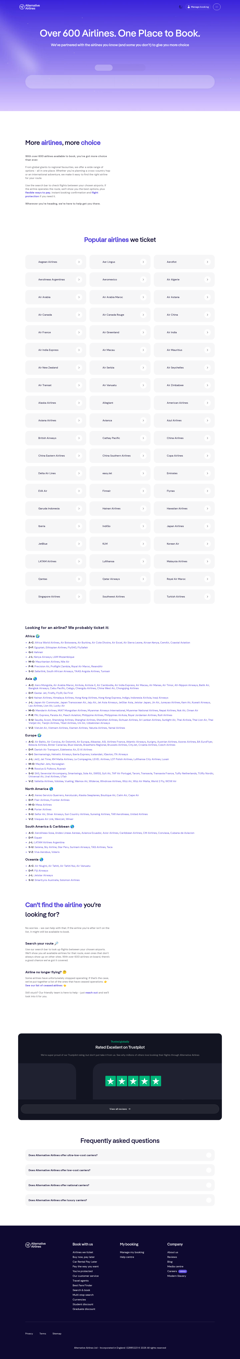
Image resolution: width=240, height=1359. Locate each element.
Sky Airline (50, 847)
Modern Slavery (176, 1276)
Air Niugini (41, 866)
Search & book (81, 1290)
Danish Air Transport (46, 749)
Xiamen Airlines (78, 728)
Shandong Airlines (63, 720)
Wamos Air (81, 781)
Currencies (79, 1299)
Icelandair (97, 754)
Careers (172, 1271)
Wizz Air (127, 781)
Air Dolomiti (69, 741)
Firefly (51, 693)
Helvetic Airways (61, 754)
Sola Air (87, 773)
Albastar (95, 741)
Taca (109, 847)
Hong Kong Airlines (86, 697)
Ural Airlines (52, 776)
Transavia (146, 773)
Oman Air (192, 710)
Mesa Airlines (44, 804)
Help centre (127, 1257)
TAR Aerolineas (120, 814)
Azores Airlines (187, 741)
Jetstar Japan (142, 702)
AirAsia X (90, 685)
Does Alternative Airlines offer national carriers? (59, 1185)
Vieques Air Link (44, 819)
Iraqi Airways (160, 697)
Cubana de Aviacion (182, 833)
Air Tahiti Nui (67, 866)
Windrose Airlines (110, 781)
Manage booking (200, 6)
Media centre (175, 1266)
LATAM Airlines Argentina (49, 842)
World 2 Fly (157, 781)
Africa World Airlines (47, 642)
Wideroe (94, 781)
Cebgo (70, 688)
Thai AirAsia (184, 720)
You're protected (83, 1271)
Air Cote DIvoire (101, 642)
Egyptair (39, 647)
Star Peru (63, 847)
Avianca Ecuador (91, 833)
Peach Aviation (72, 715)
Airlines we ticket (83, 1252)
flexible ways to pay (37, 192)
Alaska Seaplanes (89, 795)
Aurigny (151, 741)
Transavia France (163, 773)
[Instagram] (47, 1310)
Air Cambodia (105, 685)
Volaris (55, 852)
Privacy (29, 1333)
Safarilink (40, 671)
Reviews (172, 1257)
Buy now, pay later (84, 1257)
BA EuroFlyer (204, 741)
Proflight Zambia (60, 666)
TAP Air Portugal (121, 773)
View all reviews (118, 1108)
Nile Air (65, 661)
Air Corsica (53, 741)
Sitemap (57, 1333)
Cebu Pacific (57, 688)
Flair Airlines (41, 800)
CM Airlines (150, 833)
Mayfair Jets (43, 764)
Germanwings (42, 754)
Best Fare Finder (82, 1285)
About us (172, 1252)
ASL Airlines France (113, 741)
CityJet (132, 745)
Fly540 (72, 647)
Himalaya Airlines (63, 697)
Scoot (47, 720)
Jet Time (45, 759)
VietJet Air (40, 728)
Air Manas (155, 685)
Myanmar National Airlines (142, 710)
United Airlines (139, 814)
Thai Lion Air (199, 720)
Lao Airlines (35, 705)
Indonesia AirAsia (141, 697)
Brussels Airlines (117, 745)
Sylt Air (106, 773)
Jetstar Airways (43, 875)
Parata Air (56, 715)
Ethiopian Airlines (56, 647)
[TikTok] (41, 1310)
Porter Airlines (42, 809)
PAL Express (41, 715)
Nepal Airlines (167, 710)
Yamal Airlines (116, 728)
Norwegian (58, 764)
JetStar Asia (126, 702)
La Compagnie (82, 759)
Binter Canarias (57, 745)
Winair (69, 819)
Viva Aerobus (42, 852)
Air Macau (142, 685)
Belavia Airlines (38, 745)
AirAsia (79, 685)
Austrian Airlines (167, 741)
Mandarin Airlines (46, 710)
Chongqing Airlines (127, 688)
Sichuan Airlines (128, 720)
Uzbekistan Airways (98, 723)
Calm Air (122, 795)
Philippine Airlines (92, 715)
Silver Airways (55, 814)
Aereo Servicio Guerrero (49, 795)
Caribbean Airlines (131, 833)
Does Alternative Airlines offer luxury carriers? (58, 1200)
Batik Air (204, 685)
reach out (91, 992)
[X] (34, 1310)
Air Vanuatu (83, 866)
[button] (217, 7)
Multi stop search (83, 1295)
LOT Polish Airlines (121, 759)
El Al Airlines (84, 749)
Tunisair (105, 671)
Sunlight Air (169, 720)
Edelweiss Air (68, 749)
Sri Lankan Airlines (150, 720)
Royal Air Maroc (80, 666)
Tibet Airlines (68, 723)
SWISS (97, 773)
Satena (39, 847)
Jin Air (155, 702)
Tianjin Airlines (50, 723)
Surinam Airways (80, 847)
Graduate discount (84, 1309)
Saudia (39, 720)
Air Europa (83, 741)
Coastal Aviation (180, 642)
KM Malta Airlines (62, 759)
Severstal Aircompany (53, 773)
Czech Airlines (166, 745)
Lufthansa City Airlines (147, 759)
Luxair (165, 759)
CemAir (164, 642)
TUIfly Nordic (205, 773)
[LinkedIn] (54, 1310)
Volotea (59, 781)
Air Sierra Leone (132, 642)
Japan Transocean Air (73, 702)
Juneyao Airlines (170, 702)
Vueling (69, 781)
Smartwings (75, 773)
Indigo (125, 697)
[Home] (29, 7)
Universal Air (36, 776)
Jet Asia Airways (107, 702)
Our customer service (86, 1276)
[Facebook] (28, 1310)
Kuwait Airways (201, 702)
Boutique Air (108, 795)
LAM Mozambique (63, 657)
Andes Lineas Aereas (67, 833)
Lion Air (48, 705)
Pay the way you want (86, 1266)
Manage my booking (132, 1252)
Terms (43, 1333)
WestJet (60, 819)
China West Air (106, 688)
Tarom (136, 773)
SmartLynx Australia (47, 880)
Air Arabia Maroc (63, 685)
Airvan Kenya (151, 642)
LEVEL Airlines (100, 759)
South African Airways (60, 671)
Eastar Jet (40, 693)
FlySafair (83, 647)
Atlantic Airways (136, 741)
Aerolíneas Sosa (44, 833)
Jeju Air (91, 702)
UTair (64, 776)
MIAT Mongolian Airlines (72, 710)
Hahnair (38, 652)
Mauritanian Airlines (48, 661)
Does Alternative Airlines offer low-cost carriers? (59, 1170)
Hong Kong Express (109, 697)
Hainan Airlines (43, 697)
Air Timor (167, 685)
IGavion (108, 754)
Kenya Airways (43, 657)
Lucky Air (59, 705)
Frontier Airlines (60, 800)
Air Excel (117, 642)
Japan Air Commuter (46, 702)
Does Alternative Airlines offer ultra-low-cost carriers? (63, 1155)
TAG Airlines (98, 847)
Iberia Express (81, 754)
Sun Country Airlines (77, 814)
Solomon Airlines (70, 880)
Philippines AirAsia (115, 715)
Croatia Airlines (147, 745)
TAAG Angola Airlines (87, 671)
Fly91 (59, 693)
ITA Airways (121, 754)
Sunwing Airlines (100, 814)
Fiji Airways (41, 870)
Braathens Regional (94, 745)
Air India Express (125, 685)
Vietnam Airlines (58, 728)
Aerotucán (71, 795)
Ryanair (61, 768)
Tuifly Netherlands (186, 773)
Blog (170, 1261)
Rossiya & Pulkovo (45, 768)
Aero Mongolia (43, 685)
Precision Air (41, 666)
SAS (37, 773)
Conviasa (163, 833)
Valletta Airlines (43, 781)
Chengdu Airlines (85, 688)
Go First (68, 693)
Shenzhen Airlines (107, 720)
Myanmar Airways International (106, 710)
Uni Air (81, 723)
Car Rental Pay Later (85, 1261)
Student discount (83, 1304)
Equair (38, 837)
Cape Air (133, 795)
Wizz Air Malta (141, 781)
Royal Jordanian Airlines (142, 715)
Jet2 (36, 759)
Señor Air (40, 814)
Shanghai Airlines (85, 720)
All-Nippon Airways (186, 685)
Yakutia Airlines (98, 728)
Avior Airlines (110, 833)
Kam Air (186, 702)
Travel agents (81, 1280)
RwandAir (97, 666)
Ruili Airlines (165, 715)
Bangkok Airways (39, 688)
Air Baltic (40, 741)
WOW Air (170, 781)
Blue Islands (75, 745)
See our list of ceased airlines (43, 985)
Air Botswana (68, 642)
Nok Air (181, 710)
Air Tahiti (53, 866)
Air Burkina (84, 642)
